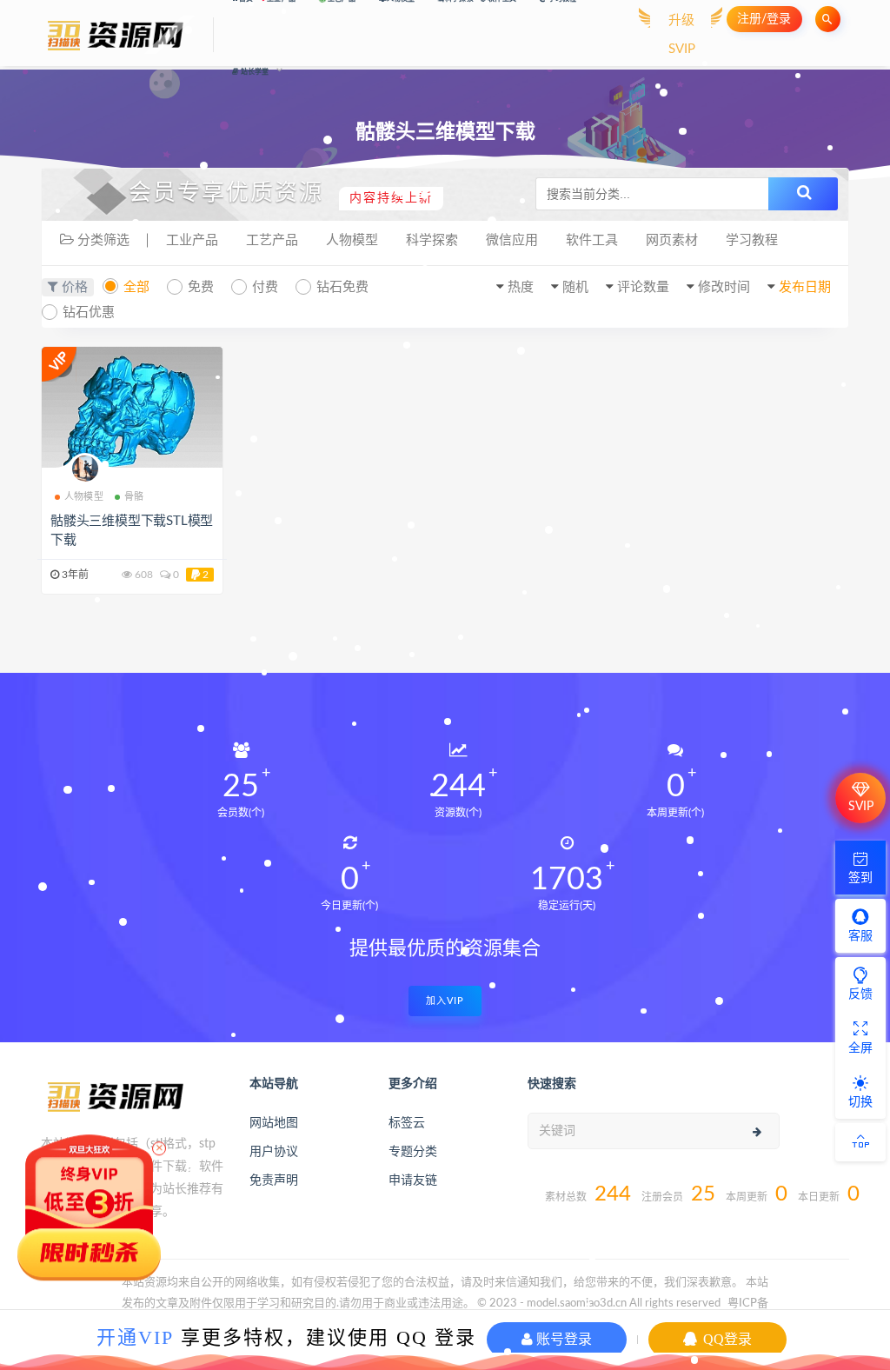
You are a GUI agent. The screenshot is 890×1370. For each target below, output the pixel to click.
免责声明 (273, 1180)
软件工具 (592, 240)
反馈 (860, 994)
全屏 (860, 1048)
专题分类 (413, 1152)
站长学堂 (254, 72)
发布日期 (805, 287)
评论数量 (643, 287)
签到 (860, 878)
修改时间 (724, 287)
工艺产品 (272, 240)
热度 (521, 287)
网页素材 (672, 240)
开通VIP (135, 1337)
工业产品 (192, 240)
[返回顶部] (860, 1142)
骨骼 (133, 497)
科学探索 (432, 240)
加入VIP (445, 1001)
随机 (575, 287)
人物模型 (352, 240)
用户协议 (273, 1152)
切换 (860, 1102)
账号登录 (562, 1339)
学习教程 (752, 240)
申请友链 (413, 1180)
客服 (860, 936)
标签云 (407, 1123)
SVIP (860, 807)
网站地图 (273, 1123)
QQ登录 (726, 1339)
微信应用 (512, 240)
